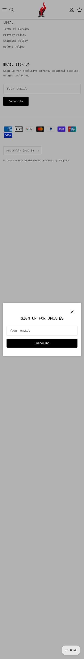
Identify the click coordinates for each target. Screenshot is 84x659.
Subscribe (42, 343)
